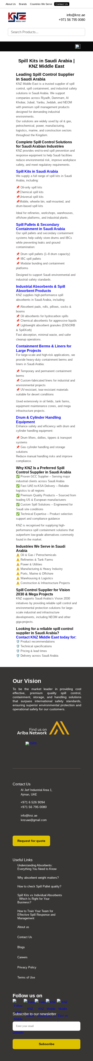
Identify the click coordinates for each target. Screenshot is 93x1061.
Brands (23, 4)
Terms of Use (26, 977)
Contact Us (62, 4)
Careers (22, 957)
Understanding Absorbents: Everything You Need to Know (36, 867)
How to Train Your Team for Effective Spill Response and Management (36, 914)
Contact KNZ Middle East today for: (46, 637)
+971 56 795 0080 (72, 20)
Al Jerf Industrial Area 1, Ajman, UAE (36, 792)
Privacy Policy (26, 967)
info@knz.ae (76, 15)
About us (23, 927)
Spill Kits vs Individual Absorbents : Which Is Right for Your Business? (39, 898)
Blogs (21, 947)
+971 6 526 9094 (33, 802)
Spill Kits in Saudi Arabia (37, 171)
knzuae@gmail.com (34, 820)
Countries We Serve (41, 4)
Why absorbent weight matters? (38, 877)
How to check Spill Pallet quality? (39, 886)
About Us (11, 4)
